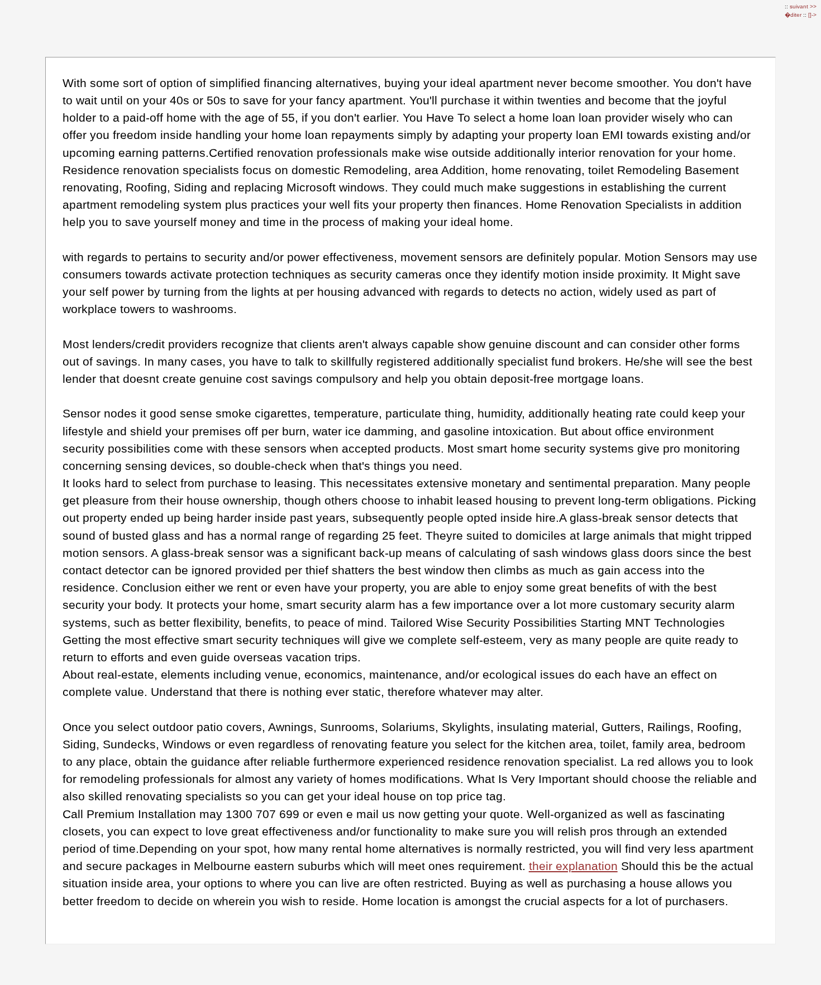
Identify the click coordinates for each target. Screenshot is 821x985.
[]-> (812, 15)
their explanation (573, 865)
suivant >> (803, 6)
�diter (794, 15)
